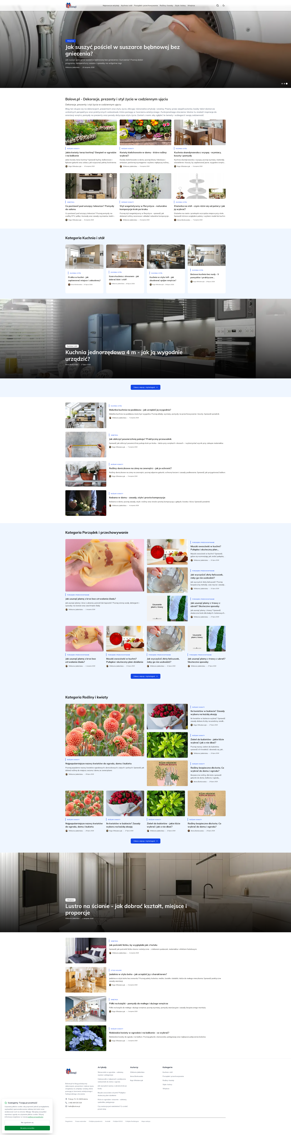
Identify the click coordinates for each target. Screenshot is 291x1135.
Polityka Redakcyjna (132, 1121)
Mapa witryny (146, 1121)
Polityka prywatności (95, 1121)
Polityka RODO (118, 1121)
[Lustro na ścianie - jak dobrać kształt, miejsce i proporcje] (145, 892)
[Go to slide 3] (287, 84)
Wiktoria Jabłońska (72, 918)
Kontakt (107, 1121)
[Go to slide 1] (282, 83)
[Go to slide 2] (284, 83)
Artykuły (102, 1067)
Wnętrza (191, 5)
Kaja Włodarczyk (136, 1080)
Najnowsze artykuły (111, 5)
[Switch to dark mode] (224, 5)
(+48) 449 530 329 (75, 1103)
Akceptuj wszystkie (27, 1128)
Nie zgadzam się (27, 1122)
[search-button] (217, 5)
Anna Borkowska (71, 67)
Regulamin (69, 1121)
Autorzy (134, 1067)
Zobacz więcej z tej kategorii (144, 387)
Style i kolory (180, 5)
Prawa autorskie (80, 1121)
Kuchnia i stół (126, 5)
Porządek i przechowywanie (146, 5)
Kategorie (167, 1067)
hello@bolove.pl (74, 1106)
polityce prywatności (35, 1117)
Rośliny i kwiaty (166, 5)
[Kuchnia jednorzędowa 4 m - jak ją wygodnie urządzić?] (145, 338)
